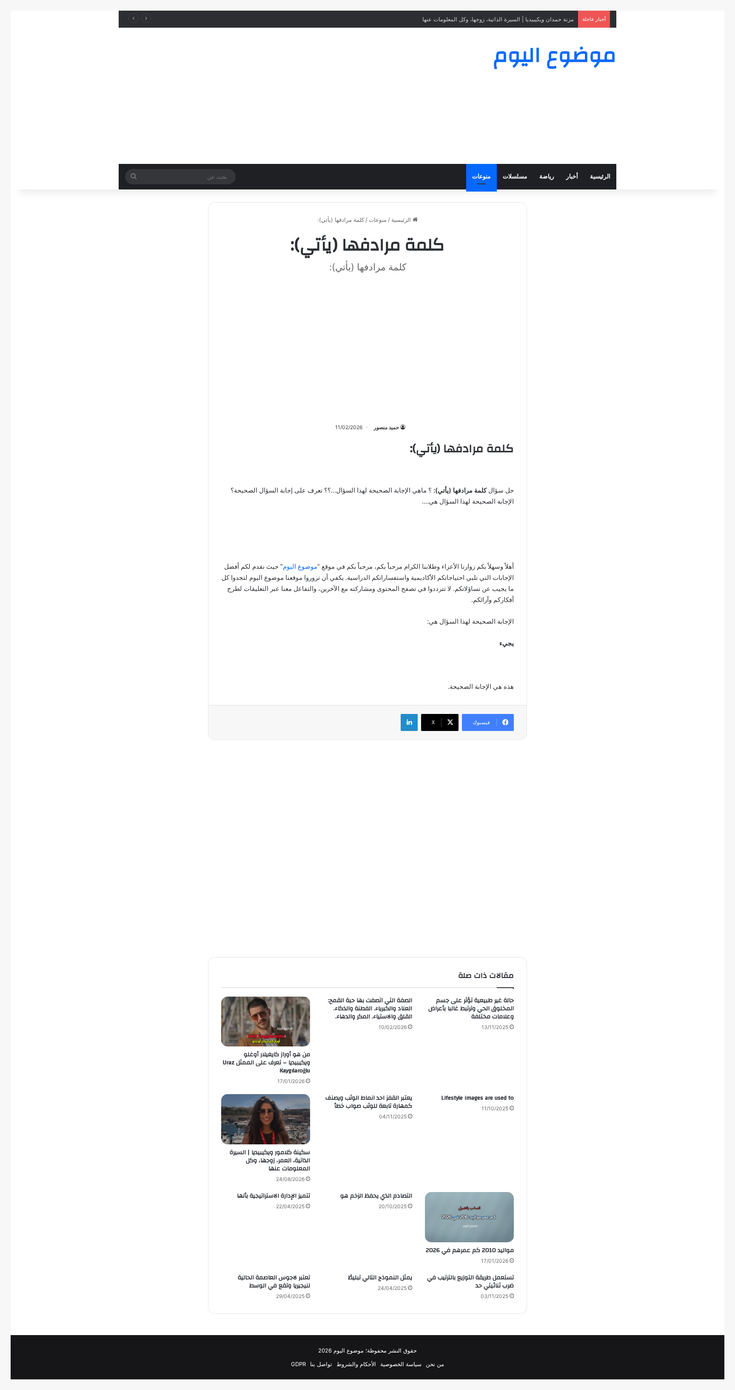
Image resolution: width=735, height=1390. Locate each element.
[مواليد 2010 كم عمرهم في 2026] (469, 1217)
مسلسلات (515, 176)
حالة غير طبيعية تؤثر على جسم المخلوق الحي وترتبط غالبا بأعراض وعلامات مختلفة (471, 1008)
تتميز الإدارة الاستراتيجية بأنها (273, 1195)
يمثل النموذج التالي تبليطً (380, 1277)
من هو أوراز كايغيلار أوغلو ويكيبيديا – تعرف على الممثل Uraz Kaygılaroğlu (266, 1062)
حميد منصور (386, 427)
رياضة (546, 176)
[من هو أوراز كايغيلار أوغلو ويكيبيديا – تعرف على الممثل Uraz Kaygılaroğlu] (265, 1022)
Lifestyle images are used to (477, 1097)
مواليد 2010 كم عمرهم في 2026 (470, 1250)
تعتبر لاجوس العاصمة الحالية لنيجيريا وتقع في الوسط (274, 1281)
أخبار (572, 176)
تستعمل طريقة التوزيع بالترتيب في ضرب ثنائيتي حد (470, 1281)
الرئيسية (600, 176)
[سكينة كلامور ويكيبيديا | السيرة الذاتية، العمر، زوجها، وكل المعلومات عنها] (265, 1119)
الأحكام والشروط (356, 1364)
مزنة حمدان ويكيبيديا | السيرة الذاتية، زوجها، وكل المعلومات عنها (498, 19)
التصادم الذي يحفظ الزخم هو (376, 1195)
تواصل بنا (321, 1364)
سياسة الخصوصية (401, 1364)
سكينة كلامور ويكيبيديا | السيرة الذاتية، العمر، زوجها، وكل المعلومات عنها (270, 1160)
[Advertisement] (282, 95)
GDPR (298, 1364)
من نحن (435, 1364)
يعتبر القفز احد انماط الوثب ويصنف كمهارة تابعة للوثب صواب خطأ (368, 1102)
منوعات (481, 176)
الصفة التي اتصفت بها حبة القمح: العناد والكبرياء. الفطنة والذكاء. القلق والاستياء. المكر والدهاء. (370, 1008)
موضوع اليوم (300, 566)
